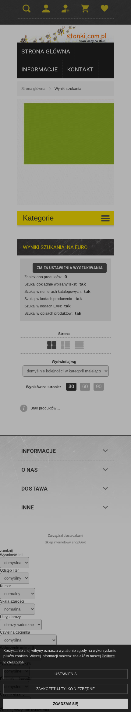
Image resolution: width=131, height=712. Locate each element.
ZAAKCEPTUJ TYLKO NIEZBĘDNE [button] (65, 689)
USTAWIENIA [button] (66, 674)
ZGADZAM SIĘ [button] (65, 704)
